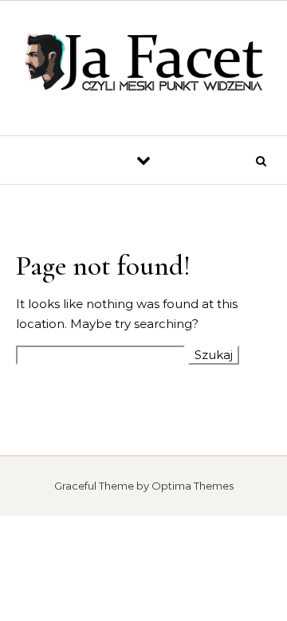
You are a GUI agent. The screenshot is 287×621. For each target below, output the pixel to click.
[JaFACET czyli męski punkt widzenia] (143, 62)
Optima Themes (192, 485)
